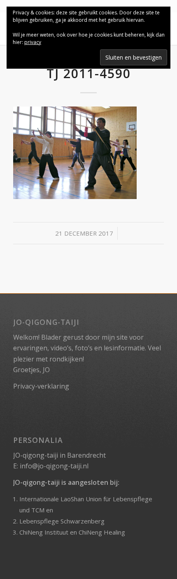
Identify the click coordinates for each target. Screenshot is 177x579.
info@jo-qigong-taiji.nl (54, 465)
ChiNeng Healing (102, 532)
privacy (32, 42)
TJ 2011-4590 (89, 73)
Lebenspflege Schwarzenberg (62, 521)
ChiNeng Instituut (43, 532)
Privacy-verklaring (41, 386)
